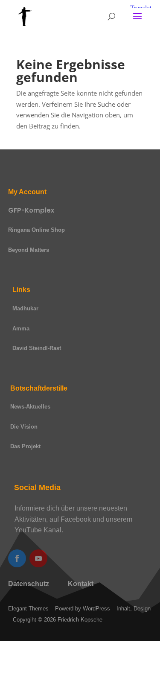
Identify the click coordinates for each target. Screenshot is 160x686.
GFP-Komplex (31, 210)
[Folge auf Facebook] (17, 558)
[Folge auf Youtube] (38, 558)
